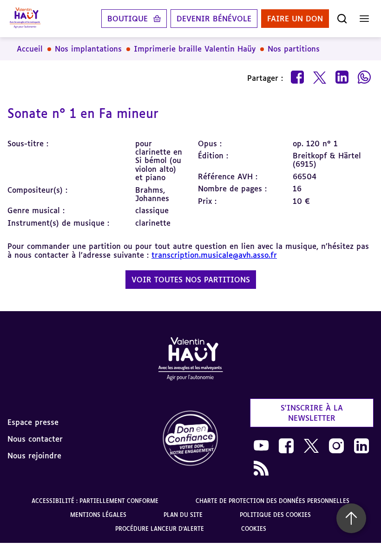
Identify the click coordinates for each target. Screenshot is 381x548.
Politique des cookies (275, 514)
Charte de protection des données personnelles (272, 500)
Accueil (30, 49)
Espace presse (33, 422)
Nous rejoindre (34, 455)
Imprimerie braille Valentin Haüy (195, 49)
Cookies (253, 528)
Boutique (127, 18)
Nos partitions (294, 49)
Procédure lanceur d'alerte (159, 528)
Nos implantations (88, 49)
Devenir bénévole (214, 18)
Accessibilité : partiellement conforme (95, 500)
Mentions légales (98, 514)
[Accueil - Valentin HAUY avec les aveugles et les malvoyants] (190, 360)
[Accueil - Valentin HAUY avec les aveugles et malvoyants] (25, 18)
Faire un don (295, 18)
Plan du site (183, 514)
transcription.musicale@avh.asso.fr (214, 255)
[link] (190, 438)
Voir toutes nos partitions (190, 279)
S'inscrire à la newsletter (312, 413)
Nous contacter (35, 439)
